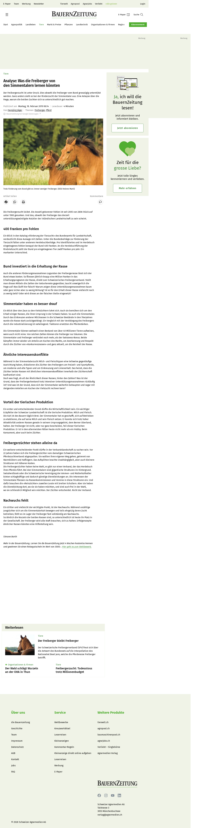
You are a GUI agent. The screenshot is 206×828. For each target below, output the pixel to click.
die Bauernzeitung (20, 722)
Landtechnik (82, 24)
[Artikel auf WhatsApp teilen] (14, 202)
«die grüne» (111, 4)
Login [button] (142, 4)
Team (16, 4)
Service (60, 712)
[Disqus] (53, 586)
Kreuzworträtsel (62, 728)
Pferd (49, 110)
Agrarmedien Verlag (108, 753)
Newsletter (39, 4)
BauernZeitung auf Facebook (99, 795)
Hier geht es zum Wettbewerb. (77, 546)
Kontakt (15, 759)
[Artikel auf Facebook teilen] (6, 202)
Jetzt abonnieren (127, 128)
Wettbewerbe (61, 722)
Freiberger (40, 110)
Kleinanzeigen (61, 740)
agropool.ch (104, 728)
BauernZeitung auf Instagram (106, 795)
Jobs (13, 765)
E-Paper (7, 4)
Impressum (17, 740)
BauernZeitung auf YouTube (112, 795)
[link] (69, 641)
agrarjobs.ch (104, 740)
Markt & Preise (54, 24)
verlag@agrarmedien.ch (110, 814)
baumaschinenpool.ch (109, 734)
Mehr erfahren (127, 188)
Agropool (75, 4)
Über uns (18, 712)
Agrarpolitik (16, 24)
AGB (13, 753)
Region (121, 24)
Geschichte (16, 728)
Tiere (41, 24)
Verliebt (98, 4)
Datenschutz (17, 747)
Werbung (26, 4)
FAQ (13, 771)
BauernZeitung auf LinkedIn (119, 795)
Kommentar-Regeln (64, 747)
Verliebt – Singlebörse (109, 747)
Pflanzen (68, 24)
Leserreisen (60, 734)
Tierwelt (64, 4)
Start (5, 24)
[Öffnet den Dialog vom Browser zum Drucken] (23, 202)
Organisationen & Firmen (103, 24)
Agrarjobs (87, 4)
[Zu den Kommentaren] (100, 202)
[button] (6, 14)
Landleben (31, 24)
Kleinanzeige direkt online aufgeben (72, 753)
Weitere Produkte (111, 712)
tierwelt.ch (103, 722)
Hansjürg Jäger (15, 110)
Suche (136, 14)
